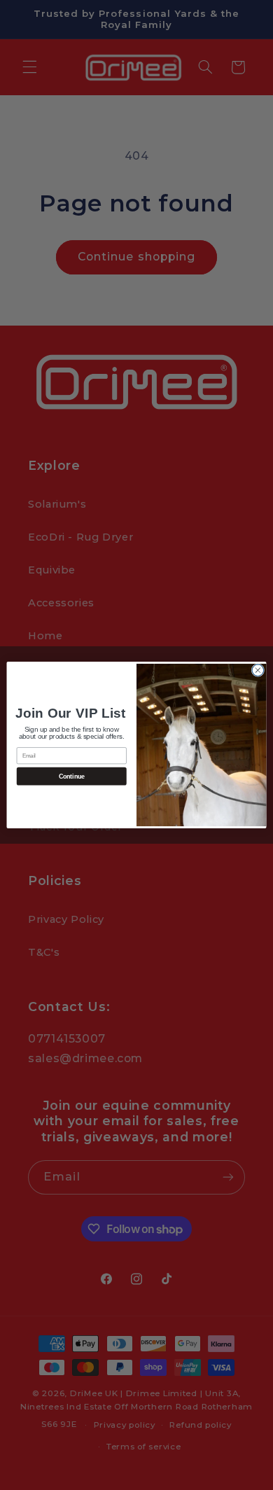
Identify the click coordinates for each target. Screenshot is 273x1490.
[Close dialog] (258, 670)
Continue (72, 776)
